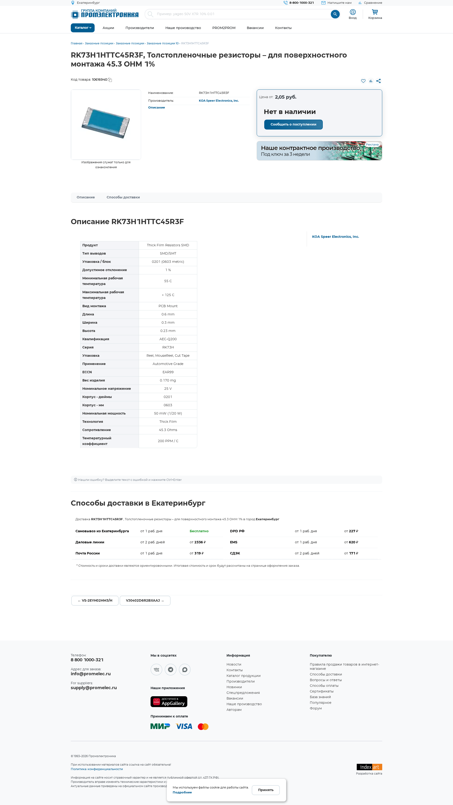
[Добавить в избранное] (363, 81)
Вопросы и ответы (326, 680)
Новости (233, 664)
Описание (156, 107)
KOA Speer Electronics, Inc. (219, 100)
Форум (316, 708)
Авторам (234, 710)
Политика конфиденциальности (97, 769)
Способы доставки (123, 197)
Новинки (234, 687)
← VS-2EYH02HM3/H (95, 600)
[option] (106, 125)
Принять (265, 790)
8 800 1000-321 (87, 660)
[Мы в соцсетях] (156, 669)
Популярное (320, 702)
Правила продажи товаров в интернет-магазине (344, 667)
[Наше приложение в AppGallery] (187, 701)
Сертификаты (322, 691)
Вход (353, 18)
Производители (240, 681)
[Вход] (353, 12)
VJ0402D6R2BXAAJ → (145, 600)
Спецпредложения (243, 693)
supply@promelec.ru (94, 688)
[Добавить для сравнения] (371, 81)
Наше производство (244, 704)
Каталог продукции (243, 676)
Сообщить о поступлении (293, 124)
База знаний (320, 697)
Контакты (234, 670)
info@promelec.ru (91, 674)
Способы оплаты (324, 686)
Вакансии (234, 698)
